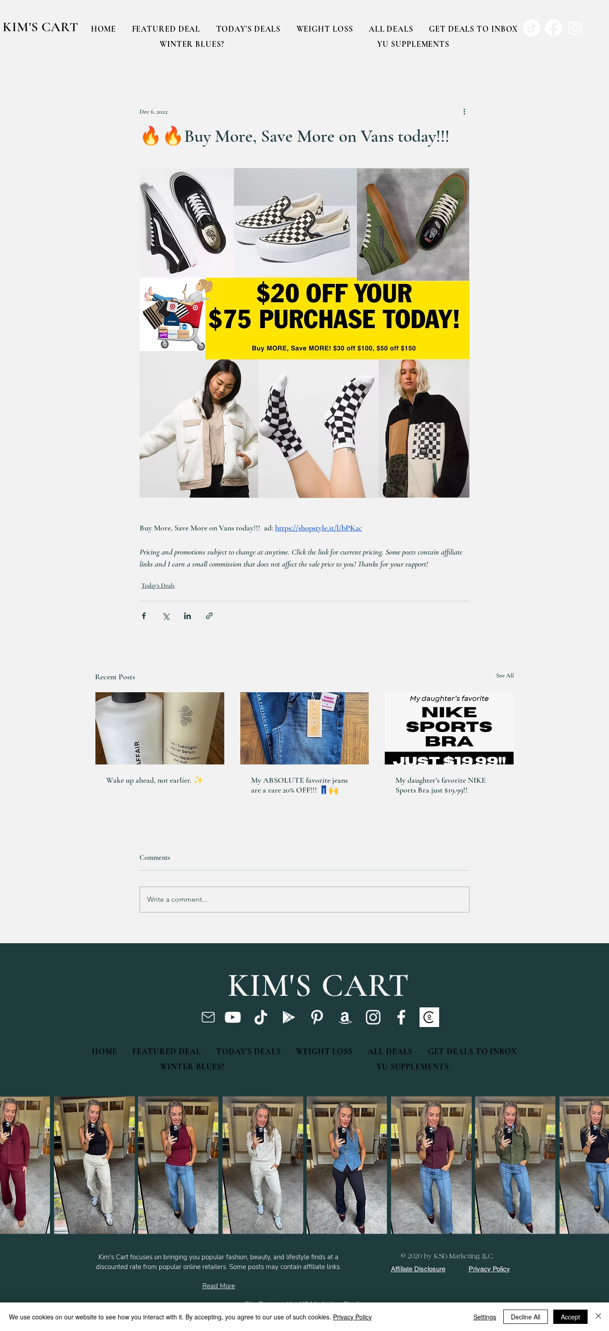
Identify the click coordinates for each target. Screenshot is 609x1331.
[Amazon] (345, 1017)
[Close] (598, 1317)
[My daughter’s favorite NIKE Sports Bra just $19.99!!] (449, 728)
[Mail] (208, 1017)
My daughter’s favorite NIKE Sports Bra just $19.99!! (440, 785)
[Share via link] (209, 616)
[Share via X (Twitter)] (165, 616)
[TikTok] (261, 1017)
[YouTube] (233, 1017)
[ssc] (429, 1017)
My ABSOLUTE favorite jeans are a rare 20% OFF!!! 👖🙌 (299, 785)
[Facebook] (401, 1017)
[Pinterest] (317, 1017)
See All (505, 675)
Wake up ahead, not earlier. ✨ (154, 780)
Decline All (525, 1316)
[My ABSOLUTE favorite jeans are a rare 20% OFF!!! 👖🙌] (304, 728)
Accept (570, 1316)
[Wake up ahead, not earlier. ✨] (159, 728)
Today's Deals (158, 585)
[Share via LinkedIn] (187, 616)
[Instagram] (373, 1017)
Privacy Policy (352, 1316)
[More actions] (464, 111)
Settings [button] (484, 1316)
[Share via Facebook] (144, 616)
